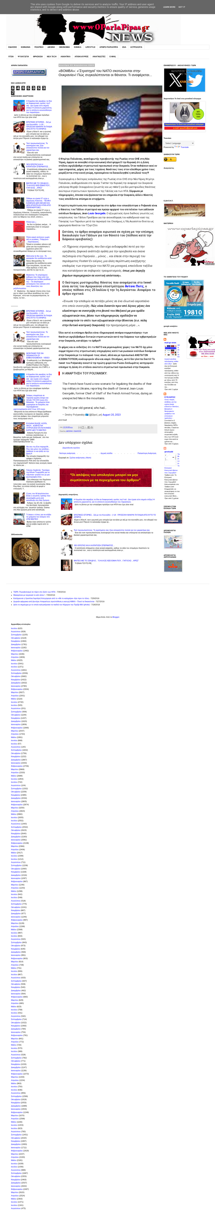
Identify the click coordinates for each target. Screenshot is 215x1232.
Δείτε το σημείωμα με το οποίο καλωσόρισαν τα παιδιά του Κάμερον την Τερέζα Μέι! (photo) (51, 605)
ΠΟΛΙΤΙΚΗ (38, 47)
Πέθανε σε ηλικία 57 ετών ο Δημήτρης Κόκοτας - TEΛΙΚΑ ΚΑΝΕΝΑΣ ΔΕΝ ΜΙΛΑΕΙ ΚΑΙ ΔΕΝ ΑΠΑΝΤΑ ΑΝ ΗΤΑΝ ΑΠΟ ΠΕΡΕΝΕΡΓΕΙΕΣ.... (38, 203)
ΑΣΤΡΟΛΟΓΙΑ (136, 47)
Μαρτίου (14, 654)
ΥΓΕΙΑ (11, 56)
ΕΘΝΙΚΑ (77, 47)
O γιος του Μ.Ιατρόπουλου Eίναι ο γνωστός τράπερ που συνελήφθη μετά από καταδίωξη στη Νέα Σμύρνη (38, 496)
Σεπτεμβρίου (16, 635)
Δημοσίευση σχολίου (71, 448)
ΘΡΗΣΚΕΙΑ (38, 56)
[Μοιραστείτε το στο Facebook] (88, 427)
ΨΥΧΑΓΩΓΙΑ (23, 56)
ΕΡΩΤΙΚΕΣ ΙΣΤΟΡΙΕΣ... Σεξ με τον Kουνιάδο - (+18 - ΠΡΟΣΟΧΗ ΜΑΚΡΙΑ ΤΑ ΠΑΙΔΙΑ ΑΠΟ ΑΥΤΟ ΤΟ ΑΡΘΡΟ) (39, 125)
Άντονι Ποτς (134, 286)
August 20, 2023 (112, 414)
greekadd (168, 452)
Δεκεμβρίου (16, 644)
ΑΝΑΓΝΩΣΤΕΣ (99, 56)
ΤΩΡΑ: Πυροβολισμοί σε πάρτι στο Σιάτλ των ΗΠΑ (34, 592)
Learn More (169, 7)
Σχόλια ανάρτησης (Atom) (80, 458)
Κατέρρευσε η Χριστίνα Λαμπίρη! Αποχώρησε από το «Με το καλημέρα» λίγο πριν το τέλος (51, 598)
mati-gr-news (170, 343)
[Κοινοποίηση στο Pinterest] (91, 427)
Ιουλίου (14, 628)
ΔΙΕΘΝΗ (51, 47)
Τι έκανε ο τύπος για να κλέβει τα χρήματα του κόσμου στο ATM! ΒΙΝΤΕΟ (38, 517)
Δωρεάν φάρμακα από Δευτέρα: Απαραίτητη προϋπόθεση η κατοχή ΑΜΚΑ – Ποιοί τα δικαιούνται (53, 601)
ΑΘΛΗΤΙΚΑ (66, 56)
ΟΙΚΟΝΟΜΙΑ (64, 47)
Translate (185, 147)
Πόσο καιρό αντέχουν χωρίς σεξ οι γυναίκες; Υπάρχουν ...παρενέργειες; (38, 239)
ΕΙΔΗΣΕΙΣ (12, 47)
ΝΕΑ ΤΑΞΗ (52, 56)
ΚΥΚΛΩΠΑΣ (169, 397)
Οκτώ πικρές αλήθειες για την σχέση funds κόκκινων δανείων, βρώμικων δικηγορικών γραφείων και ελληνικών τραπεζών (171, 409)
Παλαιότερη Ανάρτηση (147, 453)
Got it (181, 7)
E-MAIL (113, 56)
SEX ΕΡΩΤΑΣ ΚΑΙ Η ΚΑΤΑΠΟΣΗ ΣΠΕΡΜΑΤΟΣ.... (94, 545)
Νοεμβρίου (15, 641)
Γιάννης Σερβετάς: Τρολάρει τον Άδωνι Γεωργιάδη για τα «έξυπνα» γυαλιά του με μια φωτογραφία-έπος (38, 473)
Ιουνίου (14, 664)
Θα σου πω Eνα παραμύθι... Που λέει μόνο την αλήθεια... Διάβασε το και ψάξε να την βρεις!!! (38, 450)
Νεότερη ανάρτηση (67, 453)
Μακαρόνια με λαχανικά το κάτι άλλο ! (29, 595)
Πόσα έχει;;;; (31, 222)
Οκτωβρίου (15, 638)
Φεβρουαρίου (17, 651)
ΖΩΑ (124, 47)
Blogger (116, 617)
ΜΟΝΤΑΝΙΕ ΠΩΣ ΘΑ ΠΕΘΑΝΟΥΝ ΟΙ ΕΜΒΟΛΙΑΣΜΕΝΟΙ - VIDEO (37, 355)
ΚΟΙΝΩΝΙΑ (25, 47)
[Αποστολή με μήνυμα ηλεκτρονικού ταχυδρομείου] (79, 427)
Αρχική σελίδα (106, 453)
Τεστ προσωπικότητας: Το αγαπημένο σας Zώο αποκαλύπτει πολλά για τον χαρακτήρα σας (112, 530)
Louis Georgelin (96, 213)
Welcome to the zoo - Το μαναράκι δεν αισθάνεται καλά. (39, 257)
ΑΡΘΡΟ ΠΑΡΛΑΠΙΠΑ (108, 47)
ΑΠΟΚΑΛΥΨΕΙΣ (81, 56)
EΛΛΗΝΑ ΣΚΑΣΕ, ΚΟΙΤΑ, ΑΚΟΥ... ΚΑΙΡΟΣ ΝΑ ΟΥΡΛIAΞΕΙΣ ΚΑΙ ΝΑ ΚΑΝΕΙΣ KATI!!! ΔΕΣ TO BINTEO (38, 426)
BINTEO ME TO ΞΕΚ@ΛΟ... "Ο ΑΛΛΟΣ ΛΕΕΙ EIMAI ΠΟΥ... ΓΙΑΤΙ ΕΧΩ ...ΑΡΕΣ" (106, 561)
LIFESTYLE (90, 47)
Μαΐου (13, 660)
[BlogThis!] (82, 427)
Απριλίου (15, 657)
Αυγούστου (16, 631)
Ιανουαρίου (16, 647)
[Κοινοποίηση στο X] (85, 427)
